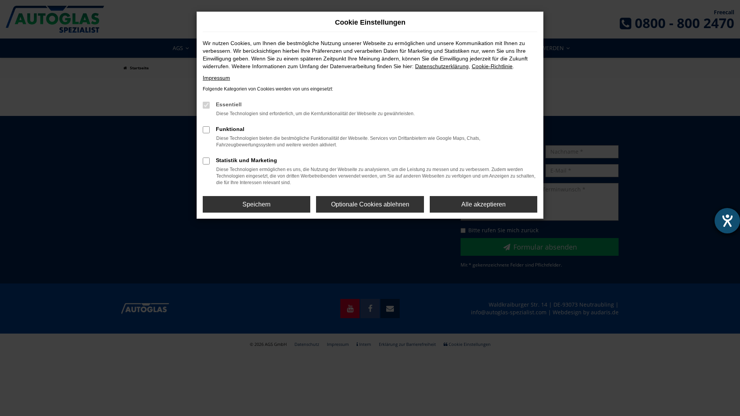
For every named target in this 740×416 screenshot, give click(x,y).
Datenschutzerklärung (442, 66)
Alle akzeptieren (483, 204)
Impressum (216, 78)
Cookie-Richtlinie (492, 66)
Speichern (256, 204)
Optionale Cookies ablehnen (370, 204)
